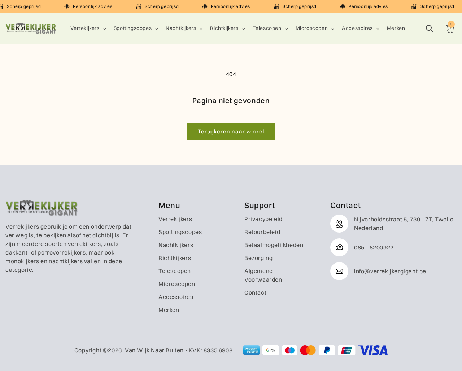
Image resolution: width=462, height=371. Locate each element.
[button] (87, 28)
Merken (168, 309)
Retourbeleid (262, 231)
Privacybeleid (263, 218)
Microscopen (312, 28)
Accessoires (357, 28)
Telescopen (267, 28)
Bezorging (258, 257)
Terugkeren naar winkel (231, 131)
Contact (255, 292)
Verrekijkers (85, 28)
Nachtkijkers (181, 28)
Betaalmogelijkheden (273, 244)
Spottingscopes (133, 28)
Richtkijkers (224, 28)
